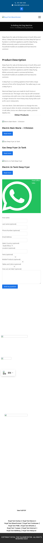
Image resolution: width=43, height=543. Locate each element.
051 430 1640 (21, 3)
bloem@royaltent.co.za (21, 5)
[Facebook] (21, 9)
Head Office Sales (36, 181)
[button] (39, 17)
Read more (7, 133)
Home (12, 28)
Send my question (10, 286)
